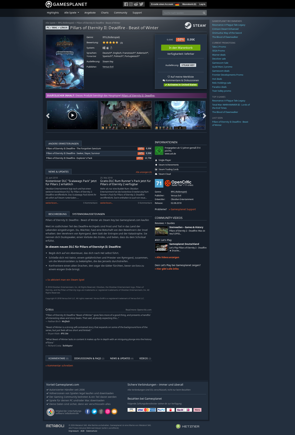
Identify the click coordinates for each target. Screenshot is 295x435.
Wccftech (66, 321)
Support (137, 12)
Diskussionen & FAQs (89, 358)
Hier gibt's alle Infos (167, 268)
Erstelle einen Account (162, 4)
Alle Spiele (50, 23)
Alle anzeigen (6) (144, 172)
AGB (82, 431)
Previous (47, 115)
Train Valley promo (221, 90)
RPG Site (64, 333)
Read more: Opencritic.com (138, 309)
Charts (105, 12)
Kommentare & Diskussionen (182, 80)
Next (204, 115)
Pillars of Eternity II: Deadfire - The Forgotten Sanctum (73, 148)
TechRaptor (67, 345)
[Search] (204, 12)
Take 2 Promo (219, 46)
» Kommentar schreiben (59, 365)
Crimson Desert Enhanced (225, 28)
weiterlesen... (52, 203)
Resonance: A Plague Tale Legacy (228, 24)
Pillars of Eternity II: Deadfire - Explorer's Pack (69, 158)
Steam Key (108, 61)
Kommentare (58, 358)
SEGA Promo (218, 50)
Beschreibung (57, 214)
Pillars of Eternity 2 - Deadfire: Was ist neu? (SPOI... (187, 232)
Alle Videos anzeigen (167, 257)
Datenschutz (91, 431)
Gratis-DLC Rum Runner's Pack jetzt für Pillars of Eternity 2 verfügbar (125, 182)
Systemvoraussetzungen (88, 214)
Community (120, 12)
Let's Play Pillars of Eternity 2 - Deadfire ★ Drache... (188, 249)
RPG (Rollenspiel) (66, 23)
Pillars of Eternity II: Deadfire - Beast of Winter (98, 23)
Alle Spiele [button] (70, 12)
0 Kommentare (90, 203)
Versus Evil (108, 66)
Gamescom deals (220, 70)
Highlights (53, 12)
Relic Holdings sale (221, 82)
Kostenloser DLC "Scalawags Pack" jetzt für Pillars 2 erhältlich (71, 182)
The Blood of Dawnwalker (225, 36)
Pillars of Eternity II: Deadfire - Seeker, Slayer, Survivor (73, 153)
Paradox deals (219, 86)
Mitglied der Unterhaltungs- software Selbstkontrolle (69, 412)
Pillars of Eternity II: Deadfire (138, 95)
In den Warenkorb (181, 48)
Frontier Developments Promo (227, 74)
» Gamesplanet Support (182, 209)
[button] (177, 3)
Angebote (90, 12)
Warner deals (219, 54)
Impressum (74, 431)
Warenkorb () (189, 4)
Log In (202, 4)
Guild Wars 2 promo (222, 66)
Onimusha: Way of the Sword (227, 32)
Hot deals (217, 78)
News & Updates (58, 171)
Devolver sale (219, 58)
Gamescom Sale (220, 62)
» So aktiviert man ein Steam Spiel (65, 279)
